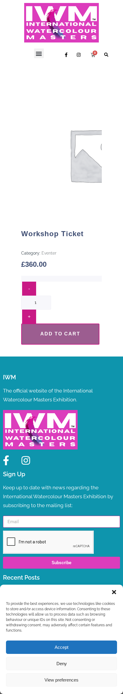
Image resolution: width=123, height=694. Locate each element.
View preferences (61, 679)
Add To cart (60, 333)
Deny (61, 663)
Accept (61, 647)
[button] (114, 592)
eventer (48, 253)
